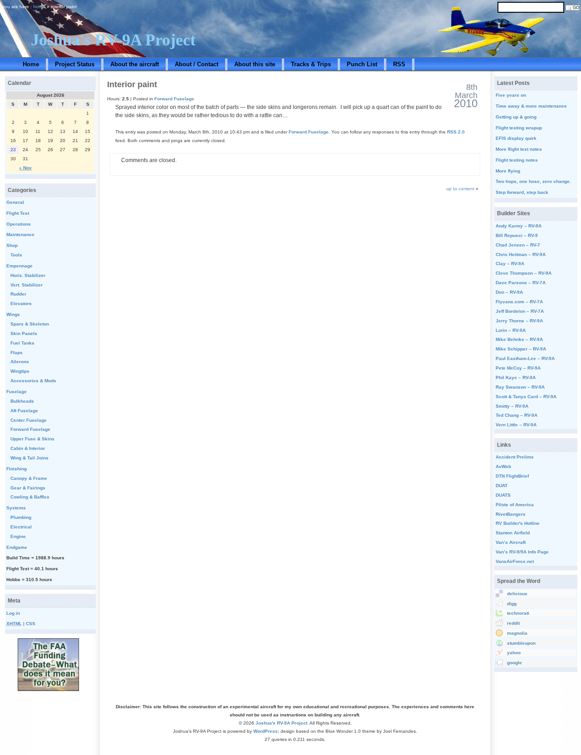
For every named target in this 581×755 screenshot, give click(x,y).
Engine (18, 536)
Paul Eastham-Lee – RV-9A (525, 358)
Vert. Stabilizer (26, 284)
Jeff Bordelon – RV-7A (520, 311)
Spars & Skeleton (29, 323)
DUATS (503, 495)
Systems (16, 507)
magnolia (517, 633)
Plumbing (20, 517)
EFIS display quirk (516, 138)
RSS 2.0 (456, 131)
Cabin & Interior (27, 448)
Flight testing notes (517, 160)
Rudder (18, 293)
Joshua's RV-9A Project (113, 40)
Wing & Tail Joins (29, 457)
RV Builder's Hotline (518, 523)
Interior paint (132, 84)
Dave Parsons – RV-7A (521, 282)
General (15, 202)
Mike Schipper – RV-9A (521, 348)
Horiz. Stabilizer (27, 275)
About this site (254, 64)
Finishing (16, 468)
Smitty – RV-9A (512, 406)
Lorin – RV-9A (511, 330)
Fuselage (16, 391)
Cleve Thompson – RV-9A (523, 273)
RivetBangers (511, 514)
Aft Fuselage (24, 410)
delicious (517, 593)
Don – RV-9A (509, 292)
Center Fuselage (28, 420)
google (514, 662)
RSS (399, 64)
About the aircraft (134, 64)
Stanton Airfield (513, 532)
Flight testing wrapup (519, 127)
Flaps (16, 352)
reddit (513, 623)
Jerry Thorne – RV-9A (519, 320)
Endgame (16, 547)
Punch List (362, 64)
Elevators (21, 303)
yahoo (514, 652)
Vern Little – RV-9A (516, 424)
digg (512, 603)
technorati (518, 613)
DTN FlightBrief (512, 476)
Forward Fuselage (174, 98)
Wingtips (20, 371)
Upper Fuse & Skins (32, 438)
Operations (18, 224)
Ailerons (19, 361)
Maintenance (20, 234)
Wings (13, 314)
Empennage (19, 265)
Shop (12, 245)
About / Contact (196, 64)
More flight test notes (519, 149)
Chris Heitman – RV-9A (521, 254)
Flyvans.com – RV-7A (519, 301)
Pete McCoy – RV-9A (518, 367)
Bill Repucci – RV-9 (517, 235)
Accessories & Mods (33, 380)
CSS (30, 623)
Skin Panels (23, 333)
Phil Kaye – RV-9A (516, 377)
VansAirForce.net (515, 561)
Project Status (74, 64)
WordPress (265, 731)
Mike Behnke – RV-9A (519, 339)
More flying (508, 170)
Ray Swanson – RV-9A (520, 387)
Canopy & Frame (28, 478)
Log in (13, 613)
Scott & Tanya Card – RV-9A (526, 396)
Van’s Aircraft (511, 542)
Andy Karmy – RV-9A (519, 225)
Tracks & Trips (311, 64)
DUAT (501, 485)
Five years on (511, 95)
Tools (16, 254)
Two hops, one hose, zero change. (533, 181)
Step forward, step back (522, 192)
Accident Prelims (515, 456)
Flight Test (17, 213)
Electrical (21, 526)
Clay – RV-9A (510, 263)
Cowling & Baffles (29, 496)
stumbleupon (521, 643)
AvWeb (503, 466)
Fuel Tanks (22, 342)
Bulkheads (22, 401)
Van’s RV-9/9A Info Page (522, 551)
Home (31, 64)
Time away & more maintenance (531, 106)
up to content (460, 188)
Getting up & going (516, 116)
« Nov (25, 167)
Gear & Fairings (27, 487)
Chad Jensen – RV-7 (518, 244)
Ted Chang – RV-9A (516, 415)
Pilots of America (515, 504)
